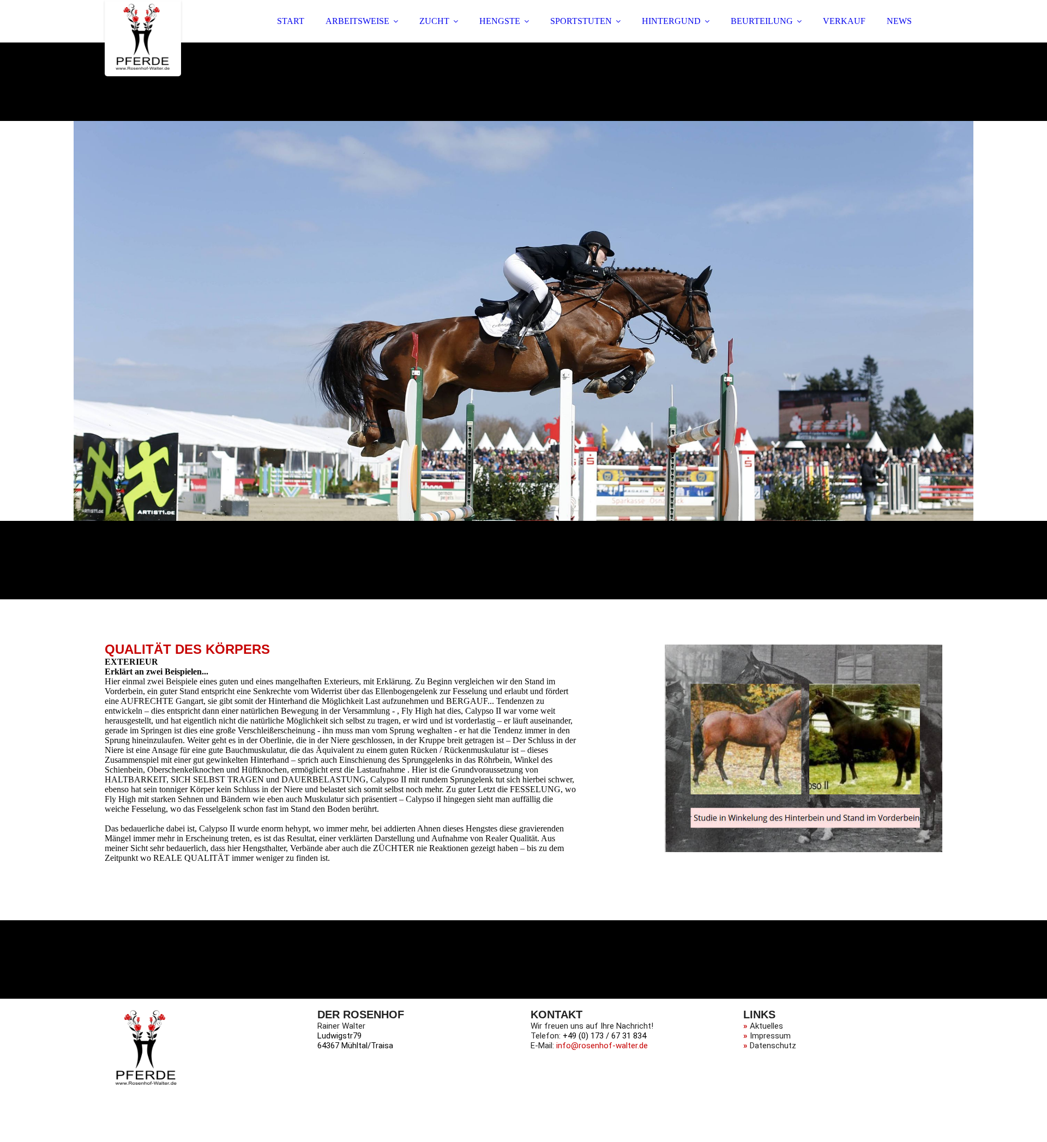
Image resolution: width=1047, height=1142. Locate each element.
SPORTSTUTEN (581, 21)
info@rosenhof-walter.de (602, 1045)
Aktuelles (766, 1026)
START (290, 21)
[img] (143, 38)
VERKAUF (844, 21)
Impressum (770, 1036)
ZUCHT (434, 21)
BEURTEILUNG (762, 21)
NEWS (899, 21)
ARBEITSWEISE (357, 21)
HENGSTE (499, 21)
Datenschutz (773, 1045)
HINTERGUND (671, 21)
